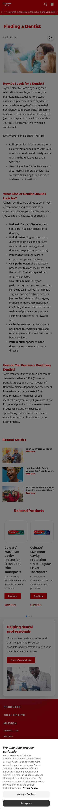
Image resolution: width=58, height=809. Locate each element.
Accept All (26, 803)
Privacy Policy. (30, 787)
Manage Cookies (26, 794)
